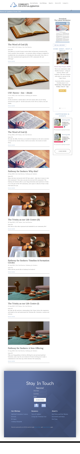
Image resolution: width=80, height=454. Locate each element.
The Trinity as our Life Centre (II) (24, 219)
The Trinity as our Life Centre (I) (23, 303)
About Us (51, 3)
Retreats (13, 416)
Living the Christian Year (38, 416)
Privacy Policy (38, 427)
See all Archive (59, 45)
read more (11, 61)
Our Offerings (43, 3)
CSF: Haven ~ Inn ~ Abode (20, 93)
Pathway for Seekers (31, 95)
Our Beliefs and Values (58, 416)
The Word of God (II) (18, 44)
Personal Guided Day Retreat (66, 124)
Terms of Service (46, 427)
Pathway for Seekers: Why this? (23, 171)
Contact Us (65, 3)
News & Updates (36, 414)
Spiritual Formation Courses (19, 414)
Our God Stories (34, 3)
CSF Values (18, 47)
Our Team (54, 419)
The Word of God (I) (17, 132)
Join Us (62, 90)
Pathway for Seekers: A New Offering (25, 348)
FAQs (31, 6)
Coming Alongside (16, 421)
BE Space (13, 419)
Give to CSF (58, 3)
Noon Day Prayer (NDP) (62, 66)
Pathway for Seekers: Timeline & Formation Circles (28, 261)
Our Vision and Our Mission (60, 414)
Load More (62, 151)
